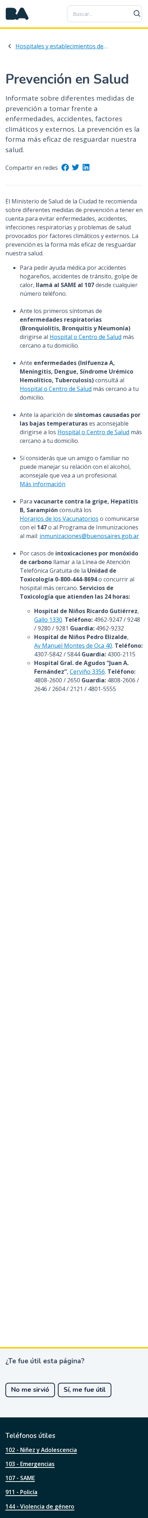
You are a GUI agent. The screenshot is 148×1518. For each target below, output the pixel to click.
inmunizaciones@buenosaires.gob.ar (89, 536)
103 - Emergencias (30, 1464)
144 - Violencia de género (39, 1506)
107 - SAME (20, 1478)
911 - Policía (21, 1492)
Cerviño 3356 (87, 672)
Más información (42, 484)
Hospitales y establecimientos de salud (61, 46)
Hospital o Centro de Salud (85, 337)
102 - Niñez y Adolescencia (41, 1450)
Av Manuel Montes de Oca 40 (73, 646)
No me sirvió (30, 1389)
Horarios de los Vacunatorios (59, 519)
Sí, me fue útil (85, 1389)
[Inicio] (17, 14)
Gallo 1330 (48, 620)
